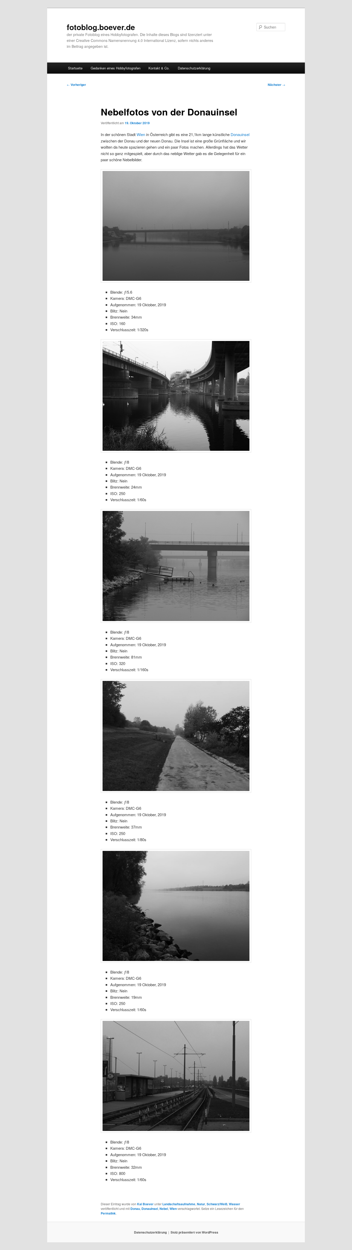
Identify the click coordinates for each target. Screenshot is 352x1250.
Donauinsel (240, 134)
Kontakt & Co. (159, 68)
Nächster (276, 84)
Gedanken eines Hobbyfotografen (115, 68)
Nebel (164, 1208)
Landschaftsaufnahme (178, 1204)
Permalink (108, 1213)
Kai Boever (145, 1204)
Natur (201, 1204)
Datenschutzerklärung (194, 68)
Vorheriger (76, 84)
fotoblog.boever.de (101, 26)
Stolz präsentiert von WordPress (194, 1232)
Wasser (234, 1204)
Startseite (75, 68)
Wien (141, 134)
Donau (135, 1208)
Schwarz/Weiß (217, 1204)
